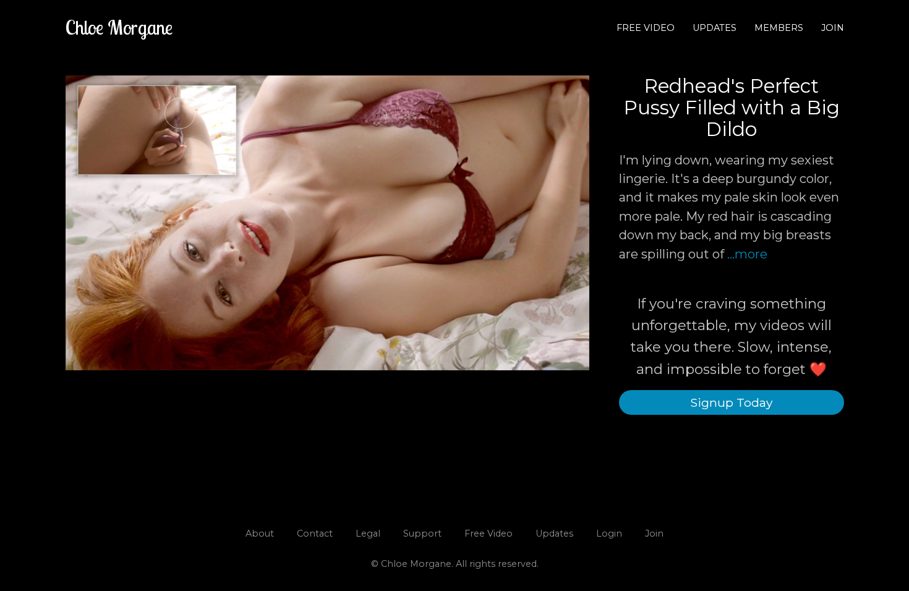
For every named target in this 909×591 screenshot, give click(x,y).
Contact (315, 533)
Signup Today (731, 402)
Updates (714, 27)
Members (778, 27)
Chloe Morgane (119, 27)
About (259, 533)
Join (832, 27)
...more (747, 254)
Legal (368, 533)
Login (609, 533)
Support (422, 533)
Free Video (646, 27)
